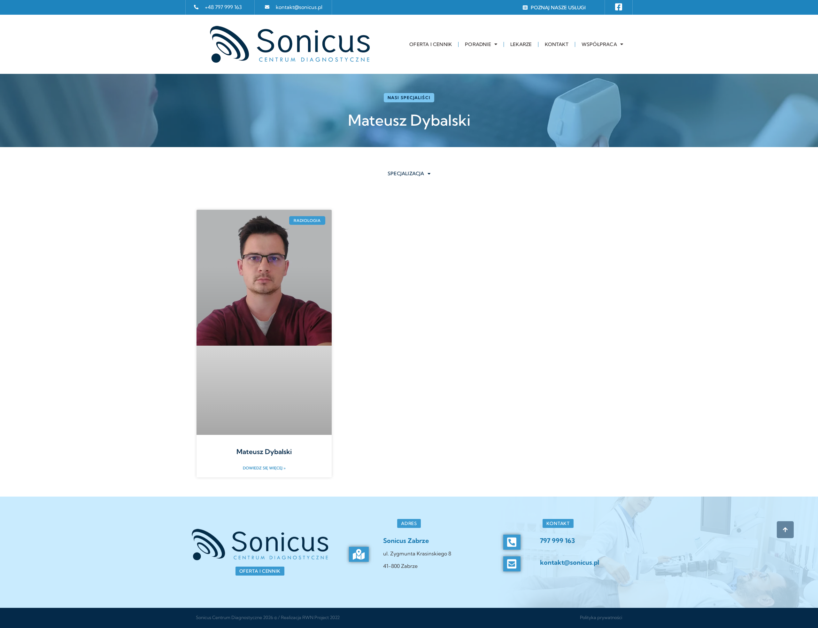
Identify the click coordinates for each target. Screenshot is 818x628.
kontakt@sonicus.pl (299, 7)
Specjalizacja (406, 173)
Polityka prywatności (601, 617)
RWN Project (315, 617)
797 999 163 (557, 541)
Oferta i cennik (430, 44)
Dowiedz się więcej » (264, 468)
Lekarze (521, 44)
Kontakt (556, 44)
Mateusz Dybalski (264, 451)
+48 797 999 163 (223, 7)
